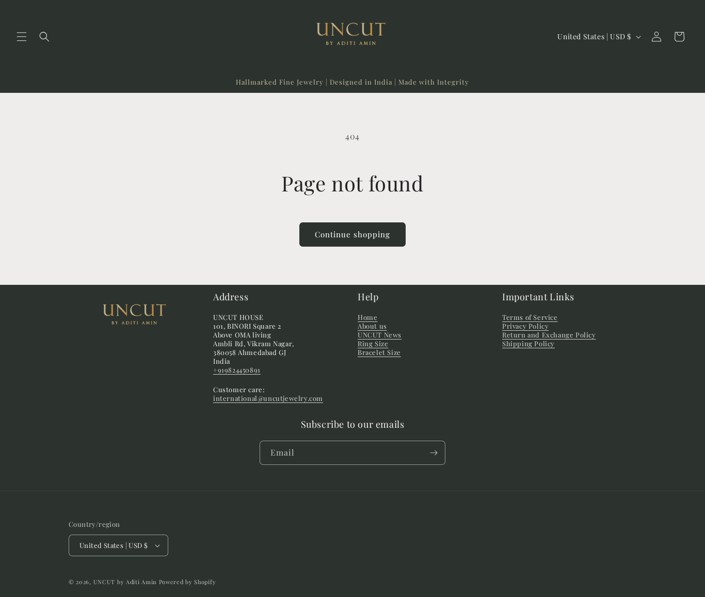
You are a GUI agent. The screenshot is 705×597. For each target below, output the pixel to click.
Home (367, 317)
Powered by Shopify (187, 582)
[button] (21, 36)
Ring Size (373, 343)
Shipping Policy (528, 343)
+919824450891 (237, 369)
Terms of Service (530, 317)
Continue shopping (352, 234)
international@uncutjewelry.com (268, 398)
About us (372, 325)
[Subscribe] (433, 453)
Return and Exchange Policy (549, 334)
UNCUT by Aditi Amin (126, 582)
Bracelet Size (379, 352)
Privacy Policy (525, 325)
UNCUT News (380, 334)
